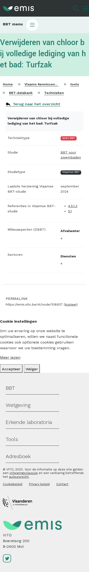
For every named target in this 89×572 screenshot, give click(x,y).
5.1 (70, 211)
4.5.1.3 (72, 206)
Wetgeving (18, 405)
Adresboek (18, 456)
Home (8, 84)
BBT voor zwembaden (71, 154)
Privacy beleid (39, 484)
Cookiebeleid (12, 484)
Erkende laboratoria (29, 422)
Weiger (32, 369)
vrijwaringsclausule (23, 473)
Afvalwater (70, 231)
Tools (12, 439)
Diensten (68, 256)
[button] (44, 25)
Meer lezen (10, 357)
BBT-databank (21, 93)
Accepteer (11, 369)
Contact (62, 484)
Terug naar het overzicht (36, 104)
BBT (10, 388)
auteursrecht (19, 477)
